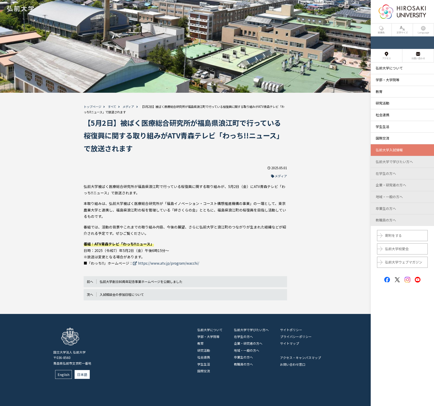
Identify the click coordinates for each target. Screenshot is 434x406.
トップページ (92, 106)
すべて (112, 106)
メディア (128, 106)
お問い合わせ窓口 (292, 364)
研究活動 (203, 350)
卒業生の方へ (243, 357)
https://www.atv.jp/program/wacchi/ (168, 263)
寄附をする (393, 235)
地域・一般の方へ (246, 350)
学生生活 (203, 364)
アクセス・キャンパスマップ (300, 357)
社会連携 (203, 357)
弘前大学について (210, 330)
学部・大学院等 (208, 336)
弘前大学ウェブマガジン (403, 262)
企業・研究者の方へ (248, 343)
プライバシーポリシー (296, 336)
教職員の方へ (243, 364)
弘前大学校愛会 (397, 248)
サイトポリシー (291, 330)
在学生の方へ (243, 336)
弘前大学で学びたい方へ (251, 330)
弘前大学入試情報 (389, 149)
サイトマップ (289, 343)
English (63, 374)
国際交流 (203, 371)
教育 (200, 343)
